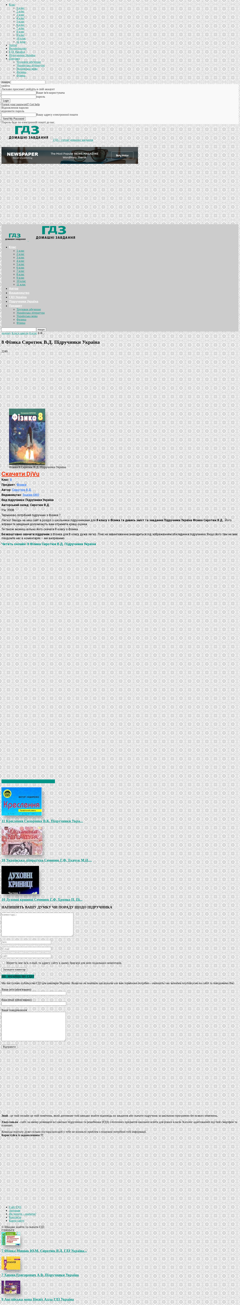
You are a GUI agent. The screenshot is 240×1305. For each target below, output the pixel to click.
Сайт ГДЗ (15, 1207)
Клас (12, 4)
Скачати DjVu (20, 473)
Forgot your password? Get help (21, 104)
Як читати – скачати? (22, 1213)
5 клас (20, 21)
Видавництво (17, 48)
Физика (21, 72)
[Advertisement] (120, 196)
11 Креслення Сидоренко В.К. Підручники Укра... (42, 821)
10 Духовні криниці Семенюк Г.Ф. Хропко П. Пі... (42, 899)
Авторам (14, 1210)
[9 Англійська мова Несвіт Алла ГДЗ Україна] (120, 1287)
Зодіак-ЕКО (30, 495)
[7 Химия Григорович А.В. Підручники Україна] (120, 1263)
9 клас (20, 35)
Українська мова (27, 68)
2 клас (20, 11)
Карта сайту (16, 1220)
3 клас (20, 14)
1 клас (20, 8)
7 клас (20, 28)
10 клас (21, 38)
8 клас (20, 31)
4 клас (20, 18)
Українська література (30, 65)
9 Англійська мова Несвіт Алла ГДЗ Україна (38, 1299)
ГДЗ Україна (17, 51)
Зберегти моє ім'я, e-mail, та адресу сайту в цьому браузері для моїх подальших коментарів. (64, 962)
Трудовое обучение (28, 62)
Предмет (14, 58)
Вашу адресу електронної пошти (57, 114)
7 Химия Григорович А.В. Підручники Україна (40, 1275)
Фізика (20, 75)
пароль (40, 96)
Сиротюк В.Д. (22, 490)
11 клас (21, 41)
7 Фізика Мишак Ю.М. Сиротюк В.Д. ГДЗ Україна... (44, 1251)
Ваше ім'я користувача (50, 92)
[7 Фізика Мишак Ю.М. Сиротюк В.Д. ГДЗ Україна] (120, 1238)
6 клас (20, 24)
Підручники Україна (22, 55)
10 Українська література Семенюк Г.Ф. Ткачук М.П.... (47, 860)
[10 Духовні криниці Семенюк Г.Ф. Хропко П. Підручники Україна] (120, 880)
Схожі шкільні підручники (28, 781)
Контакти (15, 1217)
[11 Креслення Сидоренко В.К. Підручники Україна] (120, 801)
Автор (13, 45)
